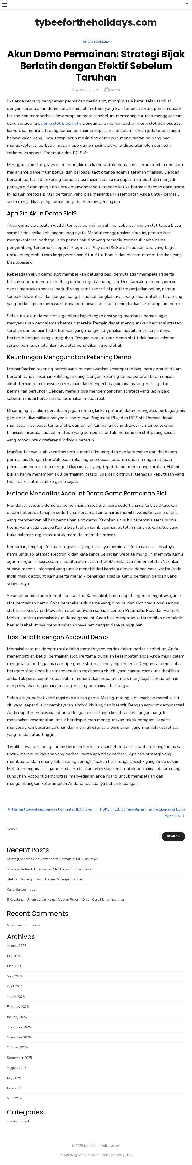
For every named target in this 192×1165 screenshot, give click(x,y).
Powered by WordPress (77, 1155)
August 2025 (16, 1068)
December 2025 (19, 1027)
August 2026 (16, 945)
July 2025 (14, 1078)
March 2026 (16, 996)
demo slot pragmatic (61, 123)
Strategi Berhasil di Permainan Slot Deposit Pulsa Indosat (50, 869)
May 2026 (14, 976)
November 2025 (19, 1037)
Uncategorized (96, 42)
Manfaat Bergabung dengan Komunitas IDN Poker (52, 809)
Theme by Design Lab (116, 1155)
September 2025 (19, 1058)
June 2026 (14, 966)
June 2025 (14, 1088)
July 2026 (14, 956)
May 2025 (14, 1098)
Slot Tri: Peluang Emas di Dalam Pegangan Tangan (45, 879)
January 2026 (17, 1017)
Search (12, 829)
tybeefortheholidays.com (96, 22)
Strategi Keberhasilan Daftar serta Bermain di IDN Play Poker (52, 859)
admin (115, 90)
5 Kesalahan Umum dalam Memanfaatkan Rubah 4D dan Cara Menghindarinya (65, 899)
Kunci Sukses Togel (21, 889)
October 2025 (17, 1047)
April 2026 (14, 986)
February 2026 (18, 1007)
